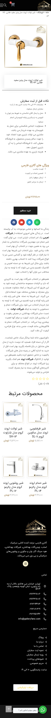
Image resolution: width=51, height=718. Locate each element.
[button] (37, 222)
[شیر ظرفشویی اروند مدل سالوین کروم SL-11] (38, 413)
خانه (47, 12)
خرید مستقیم (25, 210)
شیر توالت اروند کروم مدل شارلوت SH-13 (13, 432)
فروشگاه (40, 12)
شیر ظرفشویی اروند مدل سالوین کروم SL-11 (38, 432)
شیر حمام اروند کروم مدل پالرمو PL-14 (38, 487)
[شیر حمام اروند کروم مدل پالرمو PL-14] (38, 467)
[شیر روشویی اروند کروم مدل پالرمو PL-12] (13, 467)
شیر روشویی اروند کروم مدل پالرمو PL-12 (13, 487)
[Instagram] (25, 564)
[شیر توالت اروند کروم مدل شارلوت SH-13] (13, 413)
